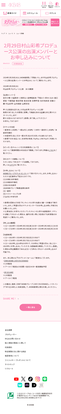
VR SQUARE (8, 272)
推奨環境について (12, 355)
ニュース (10, 33)
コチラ (11, 165)
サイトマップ (9, 364)
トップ (3, 33)
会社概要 (8, 330)
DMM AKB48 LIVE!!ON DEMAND (16, 261)
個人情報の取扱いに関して (15, 343)
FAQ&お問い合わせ (12, 338)
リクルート (9, 368)
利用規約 (8, 347)
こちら (51, 150)
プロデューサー (11, 334)
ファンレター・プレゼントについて (18, 360)
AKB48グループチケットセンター (15, 173)
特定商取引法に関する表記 (15, 351)
